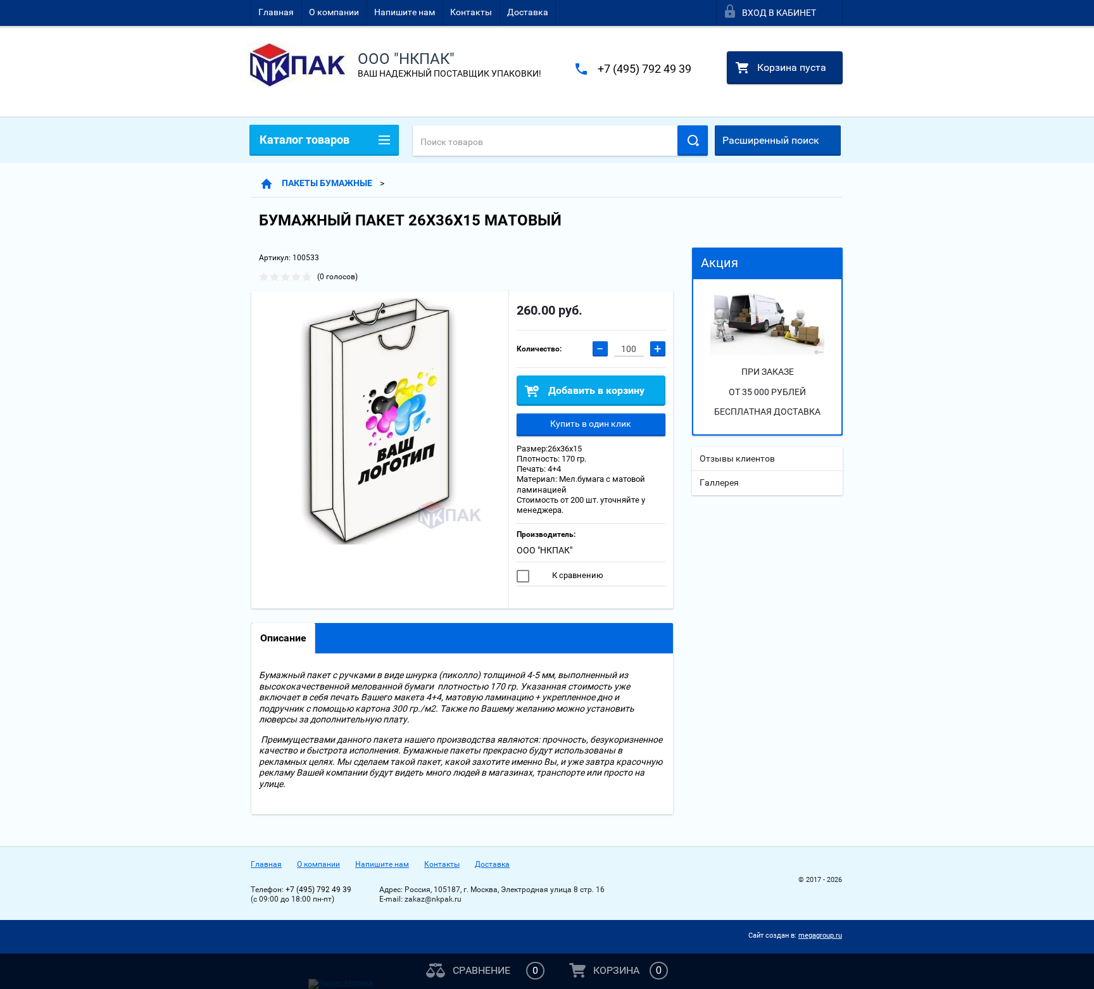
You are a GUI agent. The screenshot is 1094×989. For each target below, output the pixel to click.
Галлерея (719, 482)
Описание (283, 638)
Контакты (471, 12)
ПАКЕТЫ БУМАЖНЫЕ (327, 183)
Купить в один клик (590, 424)
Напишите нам (404, 12)
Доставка (527, 12)
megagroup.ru (820, 935)
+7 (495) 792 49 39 (644, 68)
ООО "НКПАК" (544, 550)
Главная (276, 12)
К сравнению (576, 575)
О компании (334, 12)
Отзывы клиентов (737, 458)
